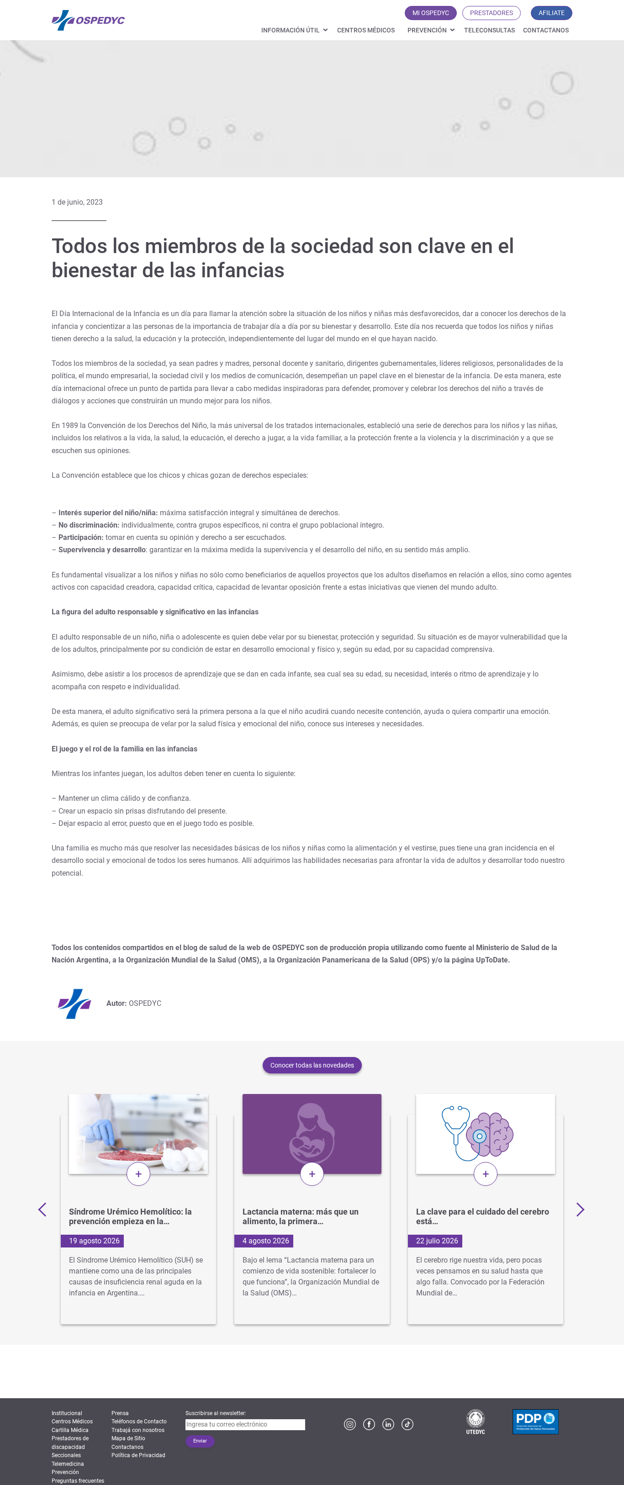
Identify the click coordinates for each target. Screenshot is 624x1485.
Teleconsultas (489, 30)
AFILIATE (552, 12)
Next (577, 1209)
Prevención (427, 30)
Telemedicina (68, 1464)
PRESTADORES (491, 12)
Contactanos (546, 30)
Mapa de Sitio (128, 1438)
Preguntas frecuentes (78, 1481)
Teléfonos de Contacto (139, 1421)
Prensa (120, 1413)
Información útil (290, 30)
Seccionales (66, 1455)
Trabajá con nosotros (137, 1430)
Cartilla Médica (70, 1430)
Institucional (67, 1413)
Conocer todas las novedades (312, 1065)
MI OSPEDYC (430, 12)
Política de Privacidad (138, 1455)
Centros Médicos (366, 30)
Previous (44, 1209)
